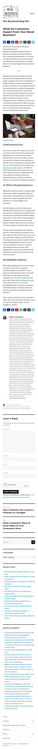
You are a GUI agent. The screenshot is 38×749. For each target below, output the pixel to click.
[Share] (4, 42)
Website (6, 473)
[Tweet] (8, 42)
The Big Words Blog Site (16, 21)
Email (5, 464)
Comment (7, 429)
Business (24, 408)
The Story (6, 729)
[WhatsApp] (20, 42)
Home (5, 717)
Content (6, 721)
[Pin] (16, 42)
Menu (32, 13)
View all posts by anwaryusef (17, 398)
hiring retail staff (27, 280)
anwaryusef (8, 404)
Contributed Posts (24, 406)
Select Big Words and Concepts (14, 725)
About (5, 734)
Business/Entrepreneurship (11, 406)
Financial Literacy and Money (11, 408)
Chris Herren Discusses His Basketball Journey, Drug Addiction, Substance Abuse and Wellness (19, 635)
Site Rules (6, 738)
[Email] (33, 42)
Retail (28, 408)
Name (5, 455)
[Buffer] (28, 42)
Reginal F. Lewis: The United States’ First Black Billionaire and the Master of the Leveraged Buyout (19, 686)
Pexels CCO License (8, 140)
